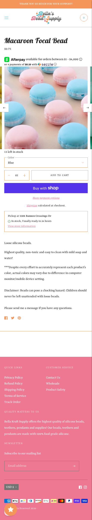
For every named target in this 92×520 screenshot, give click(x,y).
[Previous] (4, 107)
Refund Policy (13, 383)
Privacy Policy (13, 377)
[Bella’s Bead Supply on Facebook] (80, 488)
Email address (17, 461)
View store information (22, 226)
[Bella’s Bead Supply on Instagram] (85, 488)
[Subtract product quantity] (24, 175)
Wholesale (52, 383)
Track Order (12, 402)
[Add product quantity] (8, 175)
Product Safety (55, 389)
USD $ (10, 487)
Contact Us (53, 377)
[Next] (87, 107)
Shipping (32, 205)
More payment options (46, 198)
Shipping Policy (14, 389)
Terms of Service (15, 396)
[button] (46, 64)
